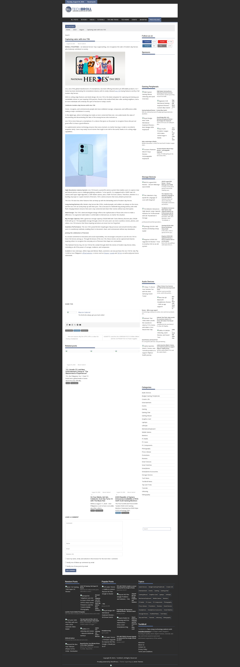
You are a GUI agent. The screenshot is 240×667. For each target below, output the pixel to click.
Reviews (84, 20)
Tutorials (100, 20)
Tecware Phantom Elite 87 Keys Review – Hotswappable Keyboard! (165, 150)
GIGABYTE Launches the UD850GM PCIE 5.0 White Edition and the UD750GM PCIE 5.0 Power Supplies (121, 337)
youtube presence (144, 631)
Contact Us (141, 647)
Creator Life (146, 399)
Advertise (143, 20)
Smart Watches (147, 465)
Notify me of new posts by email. (77, 566)
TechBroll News (147, 481)
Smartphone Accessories (150, 472)
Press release (155, 20)
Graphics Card (146, 419)
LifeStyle (144, 425)
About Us (141, 645)
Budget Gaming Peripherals (151, 396)
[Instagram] (72, 325)
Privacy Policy (142, 649)
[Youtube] (69, 325)
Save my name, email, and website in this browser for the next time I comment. (92, 559)
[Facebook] (67, 325)
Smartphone (84, 330)
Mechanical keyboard (148, 429)
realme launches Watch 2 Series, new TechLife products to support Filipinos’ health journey (165, 347)
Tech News (125, 20)
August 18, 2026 (71, 365)
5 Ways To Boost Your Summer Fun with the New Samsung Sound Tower (166, 288)
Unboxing (145, 491)
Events (134, 20)
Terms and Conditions (145, 651)
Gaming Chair (146, 412)
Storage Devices (149, 177)
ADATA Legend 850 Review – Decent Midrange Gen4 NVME (167, 183)
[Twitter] (75, 325)
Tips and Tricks (112, 20)
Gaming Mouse (147, 416)
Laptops (144, 422)
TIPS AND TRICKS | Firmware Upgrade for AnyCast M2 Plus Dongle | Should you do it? (126, 638)
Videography (146, 495)
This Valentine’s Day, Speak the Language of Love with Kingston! (168, 195)
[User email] (80, 325)
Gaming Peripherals (150, 87)
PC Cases (145, 442)
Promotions (77, 330)
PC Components (147, 445)
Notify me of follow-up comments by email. (80, 562)
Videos (92, 20)
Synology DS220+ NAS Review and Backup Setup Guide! (167, 227)
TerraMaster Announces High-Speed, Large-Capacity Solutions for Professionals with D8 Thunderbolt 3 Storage (168, 211)
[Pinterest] (77, 325)
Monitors (118, 512)
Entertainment (146, 402)
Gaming (144, 409)
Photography (146, 448)
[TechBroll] (66, 19)
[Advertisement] (141, 11)
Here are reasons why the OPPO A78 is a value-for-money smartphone (82, 338)
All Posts (74, 20)
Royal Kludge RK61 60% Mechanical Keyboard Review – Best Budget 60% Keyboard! (165, 119)
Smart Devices (146, 462)
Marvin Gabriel (82, 44)
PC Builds (145, 439)
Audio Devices (148, 281)
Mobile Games (146, 432)
